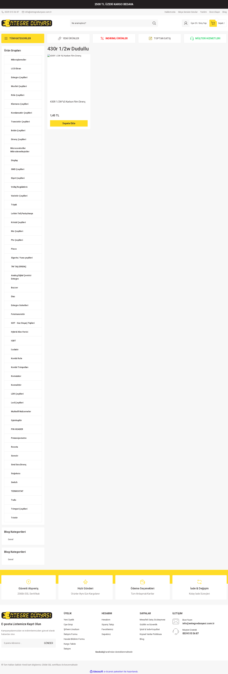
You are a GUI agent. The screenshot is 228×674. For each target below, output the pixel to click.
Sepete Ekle (68, 123)
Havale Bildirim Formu (74, 639)
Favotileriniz (107, 629)
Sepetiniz (106, 634)
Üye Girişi (68, 624)
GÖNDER (48, 643)
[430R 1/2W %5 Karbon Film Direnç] (68, 75)
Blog (142, 639)
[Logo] (26, 23)
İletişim (67, 648)
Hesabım (106, 619)
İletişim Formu (70, 634)
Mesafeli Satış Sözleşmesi (152, 619)
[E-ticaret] (113, 671)
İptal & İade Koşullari (150, 629)
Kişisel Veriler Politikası (151, 634)
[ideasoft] (96, 671)
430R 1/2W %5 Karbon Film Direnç (67, 101)
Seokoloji (100, 652)
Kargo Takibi (70, 644)
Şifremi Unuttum (71, 629)
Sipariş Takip (108, 624)
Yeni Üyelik (69, 619)
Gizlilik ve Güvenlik (148, 624)
